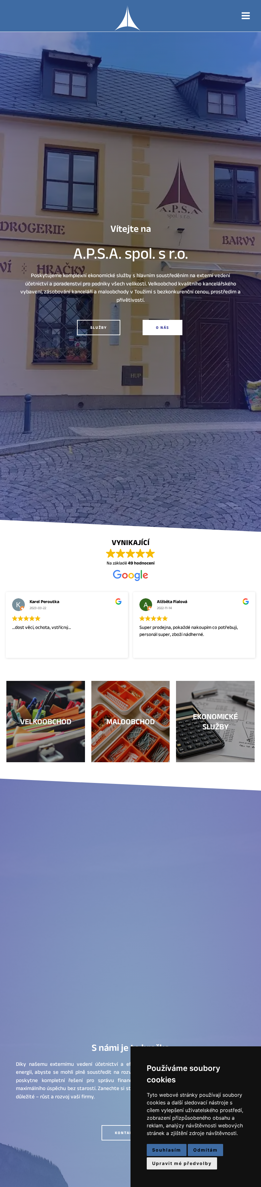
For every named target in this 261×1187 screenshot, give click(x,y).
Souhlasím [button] (166, 1150)
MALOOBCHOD (130, 721)
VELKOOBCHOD (45, 721)
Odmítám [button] (205, 1150)
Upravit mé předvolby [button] (182, 1163)
